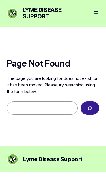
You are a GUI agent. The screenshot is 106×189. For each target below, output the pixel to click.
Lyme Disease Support (42, 13)
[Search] (90, 108)
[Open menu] (95, 13)
